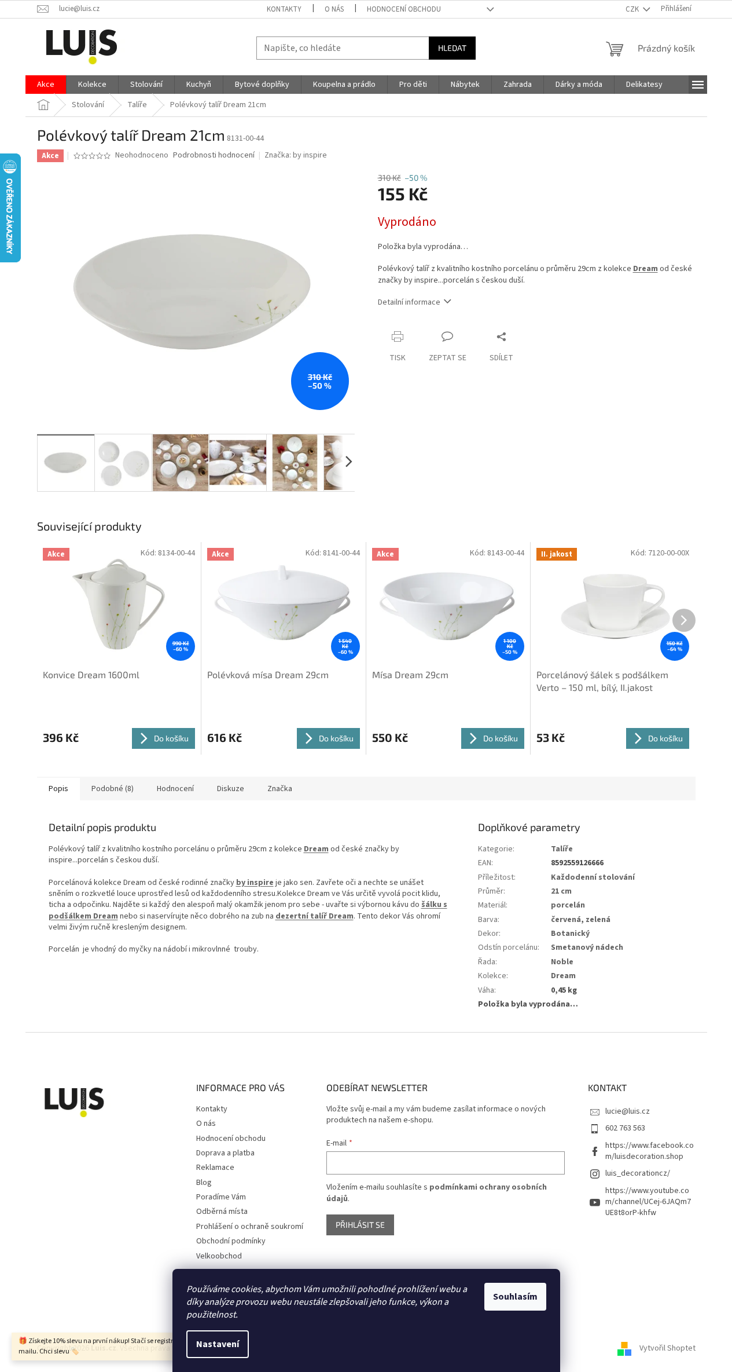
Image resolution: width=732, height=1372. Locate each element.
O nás (334, 9)
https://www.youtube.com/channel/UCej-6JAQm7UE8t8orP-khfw (648, 1202)
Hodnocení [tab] (175, 789)
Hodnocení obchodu (404, 9)
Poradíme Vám (221, 1197)
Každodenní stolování (593, 877)
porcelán (568, 905)
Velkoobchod (219, 1256)
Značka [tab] (279, 789)
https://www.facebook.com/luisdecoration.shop (649, 1151)
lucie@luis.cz (627, 1111)
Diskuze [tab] (230, 789)
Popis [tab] (58, 789)
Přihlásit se (360, 1225)
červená (566, 919)
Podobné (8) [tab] (112, 789)
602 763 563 (625, 1128)
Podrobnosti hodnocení (214, 155)
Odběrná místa (222, 1211)
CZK (633, 9)
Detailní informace (409, 302)
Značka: (295, 155)
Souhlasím (515, 1296)
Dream (645, 269)
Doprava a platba (225, 1153)
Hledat (452, 48)
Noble (562, 962)
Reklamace (215, 1167)
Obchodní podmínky (231, 1241)
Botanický (570, 933)
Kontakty (284, 9)
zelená (598, 919)
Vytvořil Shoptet (667, 1348)
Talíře (562, 849)
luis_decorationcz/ (637, 1173)
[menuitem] (45, 84)
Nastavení (217, 1344)
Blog (204, 1182)
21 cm (561, 891)
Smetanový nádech (587, 947)
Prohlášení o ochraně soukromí (249, 1226)
